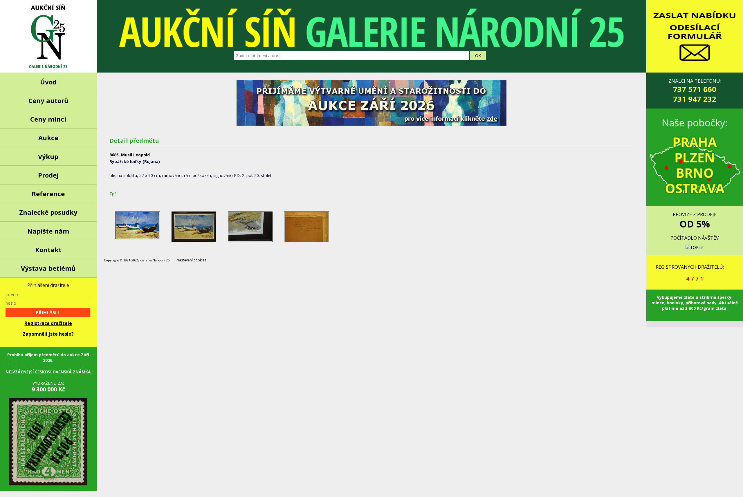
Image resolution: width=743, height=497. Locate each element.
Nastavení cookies (191, 260)
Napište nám (48, 231)
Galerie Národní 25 (48, 36)
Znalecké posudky (48, 212)
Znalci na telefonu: (694, 90)
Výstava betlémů (48, 268)
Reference (48, 193)
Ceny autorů (48, 100)
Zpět (113, 193)
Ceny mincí (48, 119)
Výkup (48, 156)
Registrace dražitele (48, 323)
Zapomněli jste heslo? (48, 334)
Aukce (48, 137)
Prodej (48, 175)
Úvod (48, 81)
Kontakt (48, 249)
